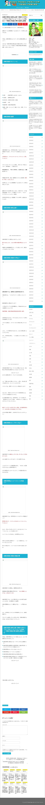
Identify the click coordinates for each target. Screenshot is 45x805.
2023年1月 (31, 189)
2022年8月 (31, 205)
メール (4, 740)
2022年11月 (31, 196)
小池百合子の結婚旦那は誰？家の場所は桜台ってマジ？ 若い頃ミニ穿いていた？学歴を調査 (35, 121)
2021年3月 (31, 257)
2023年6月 (31, 174)
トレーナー (31, 340)
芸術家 (30, 392)
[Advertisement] (15, 669)
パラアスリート (32, 343)
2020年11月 (31, 270)
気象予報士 (31, 383)
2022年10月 (31, 199)
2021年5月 (31, 251)
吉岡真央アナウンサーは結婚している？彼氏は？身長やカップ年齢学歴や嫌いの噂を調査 (35, 102)
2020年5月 (31, 288)
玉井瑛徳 (39, 109)
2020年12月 (31, 267)
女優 (30, 358)
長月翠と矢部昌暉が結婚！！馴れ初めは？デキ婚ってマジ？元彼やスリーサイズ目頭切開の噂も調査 (35, 78)
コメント (4, 724)
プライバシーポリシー (20, 7)
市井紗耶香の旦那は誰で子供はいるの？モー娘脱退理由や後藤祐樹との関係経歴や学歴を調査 (35, 91)
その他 (30, 315)
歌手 (30, 380)
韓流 (30, 395)
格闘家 (30, 377)
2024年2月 (31, 149)
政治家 (30, 365)
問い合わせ (27, 7)
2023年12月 (31, 155)
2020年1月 (31, 301)
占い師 (30, 352)
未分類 (30, 374)
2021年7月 (31, 245)
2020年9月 (31, 276)
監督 (30, 386)
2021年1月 (31, 264)
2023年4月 (31, 180)
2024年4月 (31, 143)
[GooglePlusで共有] (20, 24)
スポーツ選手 (31, 331)
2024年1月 (31, 152)
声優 (30, 355)
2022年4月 (31, 217)
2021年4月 (31, 254)
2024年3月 (31, 146)
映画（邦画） (31, 371)
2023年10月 (31, 162)
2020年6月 (31, 285)
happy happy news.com (32, 802)
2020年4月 (31, 291)
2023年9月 (31, 165)
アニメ (30, 324)
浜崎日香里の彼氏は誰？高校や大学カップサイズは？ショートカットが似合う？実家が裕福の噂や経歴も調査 (35, 85)
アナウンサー (6, 705)
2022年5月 (31, 214)
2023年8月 (31, 168)
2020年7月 (31, 282)
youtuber (31, 309)
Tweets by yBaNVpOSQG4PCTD (35, 54)
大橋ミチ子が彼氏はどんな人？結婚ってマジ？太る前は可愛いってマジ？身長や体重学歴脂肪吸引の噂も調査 (35, 71)
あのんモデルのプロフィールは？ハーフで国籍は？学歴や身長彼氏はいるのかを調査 (35, 108)
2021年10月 (31, 236)
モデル (30, 346)
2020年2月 (31, 298)
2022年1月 (31, 226)
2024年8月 (31, 137)
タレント (31, 334)
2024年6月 (31, 140)
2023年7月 (31, 171)
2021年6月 (31, 248)
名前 (3, 736)
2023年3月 (31, 183)
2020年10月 (31, 273)
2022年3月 (31, 220)
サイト (3, 745)
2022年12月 (31, 192)
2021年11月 (31, 233)
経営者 (30, 389)
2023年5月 (31, 177)
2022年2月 (31, 223)
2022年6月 (31, 211)
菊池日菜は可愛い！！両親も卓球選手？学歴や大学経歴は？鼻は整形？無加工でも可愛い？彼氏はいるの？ (35, 64)
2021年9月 (31, 239)
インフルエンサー (32, 327)
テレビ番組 (31, 337)
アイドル (31, 318)
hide (17, 54)
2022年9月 (31, 202)
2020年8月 (31, 279)
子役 (30, 361)
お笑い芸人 (31, 312)
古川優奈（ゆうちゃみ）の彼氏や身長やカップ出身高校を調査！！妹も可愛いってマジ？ (35, 127)
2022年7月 (31, 208)
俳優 (30, 349)
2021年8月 (31, 242)
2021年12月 (31, 230)
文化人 (30, 368)
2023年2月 (31, 186)
